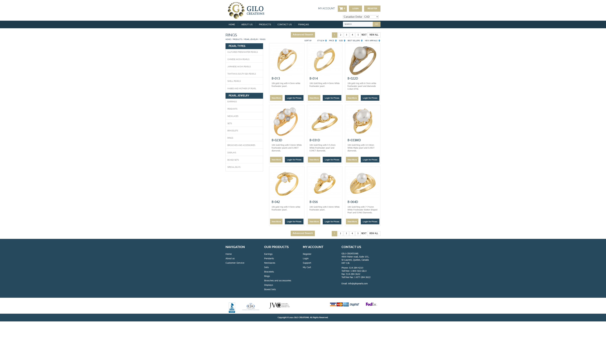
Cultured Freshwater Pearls (242, 52)
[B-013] (286, 59)
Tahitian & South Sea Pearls (241, 74)
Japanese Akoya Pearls (239, 67)
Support (307, 263)
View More (276, 98)
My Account (326, 8)
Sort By (308, 41)
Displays (231, 153)
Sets (229, 123)
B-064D (353, 202)
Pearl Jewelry (251, 39)
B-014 (313, 79)
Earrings (232, 102)
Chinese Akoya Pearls (238, 59)
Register (372, 8)
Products (237, 39)
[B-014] (324, 59)
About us (247, 24)
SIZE (341, 41)
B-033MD (354, 140)
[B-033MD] (362, 121)
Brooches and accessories (277, 280)
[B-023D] (286, 121)
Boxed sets (233, 160)
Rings (230, 138)
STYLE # (320, 41)
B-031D (314, 140)
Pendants (232, 109)
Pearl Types (237, 46)
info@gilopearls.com (358, 283)
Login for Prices (294, 98)
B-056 (313, 202)
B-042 (276, 202)
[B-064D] (362, 183)
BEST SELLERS (354, 41)
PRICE (331, 41)
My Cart (307, 267)
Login (355, 8)
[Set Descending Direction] (326, 41)
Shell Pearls (234, 81)
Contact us (284, 24)
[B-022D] (362, 59)
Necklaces (232, 116)
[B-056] (324, 183)
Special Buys (233, 167)
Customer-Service (235, 263)
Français (303, 24)
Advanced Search (303, 35)
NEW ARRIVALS (371, 41)
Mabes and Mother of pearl (241, 88)
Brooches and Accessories (241, 145)
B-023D (277, 140)
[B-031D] (324, 121)
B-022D (353, 79)
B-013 (276, 79)
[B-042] (286, 183)
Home (232, 24)
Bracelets (232, 131)
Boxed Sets (270, 289)
